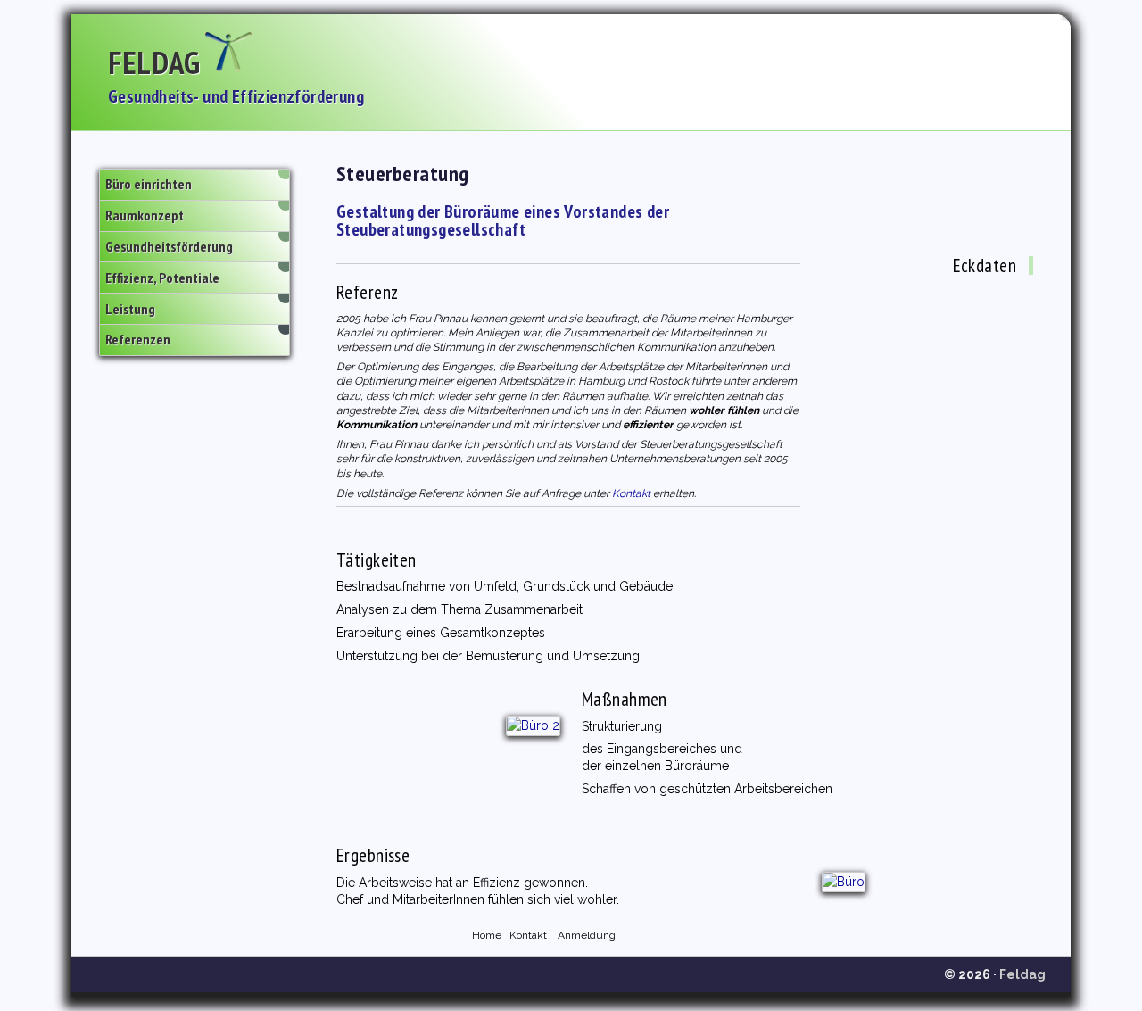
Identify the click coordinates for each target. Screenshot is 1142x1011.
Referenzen (137, 339)
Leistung (130, 309)
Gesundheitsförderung (169, 246)
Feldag (154, 62)
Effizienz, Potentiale (162, 277)
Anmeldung (587, 935)
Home (486, 935)
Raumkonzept (144, 215)
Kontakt (631, 493)
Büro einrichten (148, 184)
